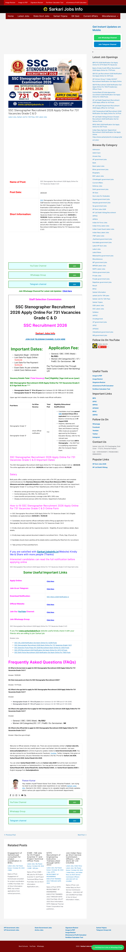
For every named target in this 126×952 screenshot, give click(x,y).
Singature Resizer (99, 382)
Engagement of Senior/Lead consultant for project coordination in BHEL (15, 858)
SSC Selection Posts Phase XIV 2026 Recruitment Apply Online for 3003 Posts (41, 648)
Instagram (96, 437)
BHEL (10, 870)
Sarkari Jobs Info (66, 9)
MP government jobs (100, 262)
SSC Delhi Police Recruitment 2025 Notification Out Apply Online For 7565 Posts (42, 652)
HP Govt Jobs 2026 (99, 209)
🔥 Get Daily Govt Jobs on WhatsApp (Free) (107, 947)
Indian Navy (71, 872)
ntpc (48, 872)
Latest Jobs (23, 16)
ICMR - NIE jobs (33, 868)
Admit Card (96, 153)
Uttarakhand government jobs (103, 332)
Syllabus (95, 312)
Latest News (97, 252)
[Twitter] (19, 795)
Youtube (53, 753)
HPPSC (95, 216)
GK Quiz (75, 16)
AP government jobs (100, 159)
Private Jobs (97, 276)
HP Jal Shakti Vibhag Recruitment (104, 212)
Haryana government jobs (101, 203)
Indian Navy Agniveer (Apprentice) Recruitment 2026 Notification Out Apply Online (107, 132)
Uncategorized (98, 319)
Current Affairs (90, 16)
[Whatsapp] (13, 795)
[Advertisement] (45, 39)
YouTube (22, 611)
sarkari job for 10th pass (101, 295)
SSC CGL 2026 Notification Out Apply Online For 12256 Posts (35, 643)
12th (60, 414)
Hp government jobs (100, 206)
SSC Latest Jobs (41, 117)
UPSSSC (96, 329)
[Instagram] (16, 795)
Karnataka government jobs (102, 242)
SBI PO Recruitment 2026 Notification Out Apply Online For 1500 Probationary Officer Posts (107, 87)
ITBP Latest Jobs (98, 236)
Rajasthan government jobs (102, 282)
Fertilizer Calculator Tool (54, 2)
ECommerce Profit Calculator (75, 935)
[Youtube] (22, 795)
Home (11, 16)
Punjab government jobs (101, 279)
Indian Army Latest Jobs (101, 226)
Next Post (82, 835)
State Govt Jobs (41, 16)
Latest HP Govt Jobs (100, 246)
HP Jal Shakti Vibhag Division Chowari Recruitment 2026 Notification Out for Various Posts (106, 119)
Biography (96, 173)
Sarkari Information (99, 292)
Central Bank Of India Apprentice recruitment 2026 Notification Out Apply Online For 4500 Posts (106, 94)
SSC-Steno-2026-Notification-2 (58, 597)
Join (74, 266)
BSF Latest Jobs (98, 176)
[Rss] (25, 795)
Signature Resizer (37, 2)
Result (95, 286)
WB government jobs (100, 335)
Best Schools (23, 946)
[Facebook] (10, 795)
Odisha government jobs (101, 272)
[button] (117, 16)
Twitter (95, 434)
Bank (94, 163)
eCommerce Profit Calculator (76, 2)
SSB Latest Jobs (98, 305)
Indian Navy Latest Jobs (101, 232)
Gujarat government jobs (101, 199)
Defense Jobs (97, 186)
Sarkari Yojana (60, 16)
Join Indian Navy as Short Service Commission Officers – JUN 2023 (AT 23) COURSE (73, 858)
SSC (41, 200)
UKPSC (95, 315)
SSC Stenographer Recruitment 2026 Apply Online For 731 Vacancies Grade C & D (43, 645)
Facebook (96, 427)
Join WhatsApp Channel (107, 38)
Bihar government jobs (100, 169)
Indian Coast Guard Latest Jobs (103, 229)
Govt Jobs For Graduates (101, 196)
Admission (96, 149)
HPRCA (95, 219)
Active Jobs (39, 930)
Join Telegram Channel (107, 44)
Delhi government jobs (100, 189)
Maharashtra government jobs (103, 256)
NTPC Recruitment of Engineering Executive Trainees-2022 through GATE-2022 (53, 859)
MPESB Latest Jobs (99, 266)
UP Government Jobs (11, 930)
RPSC (95, 289)
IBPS (94, 398)
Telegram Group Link (103, 930)
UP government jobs (100, 322)
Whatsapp (96, 424)
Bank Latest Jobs (98, 166)
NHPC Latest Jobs (99, 269)
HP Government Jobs (11, 928)
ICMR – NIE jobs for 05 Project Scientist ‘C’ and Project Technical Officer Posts (35, 857)
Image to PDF (23, 2)
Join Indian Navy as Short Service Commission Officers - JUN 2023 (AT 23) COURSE (74, 877)
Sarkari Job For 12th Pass (26, 117)
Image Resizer (10, 2)
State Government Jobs (43, 928)
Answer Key (97, 156)
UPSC (95, 325)
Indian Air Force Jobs (100, 222)
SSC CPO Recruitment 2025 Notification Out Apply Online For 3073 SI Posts (40, 650)
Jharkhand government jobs (102, 239)
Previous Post (10, 835)
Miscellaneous (109, 16)
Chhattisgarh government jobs (103, 179)
